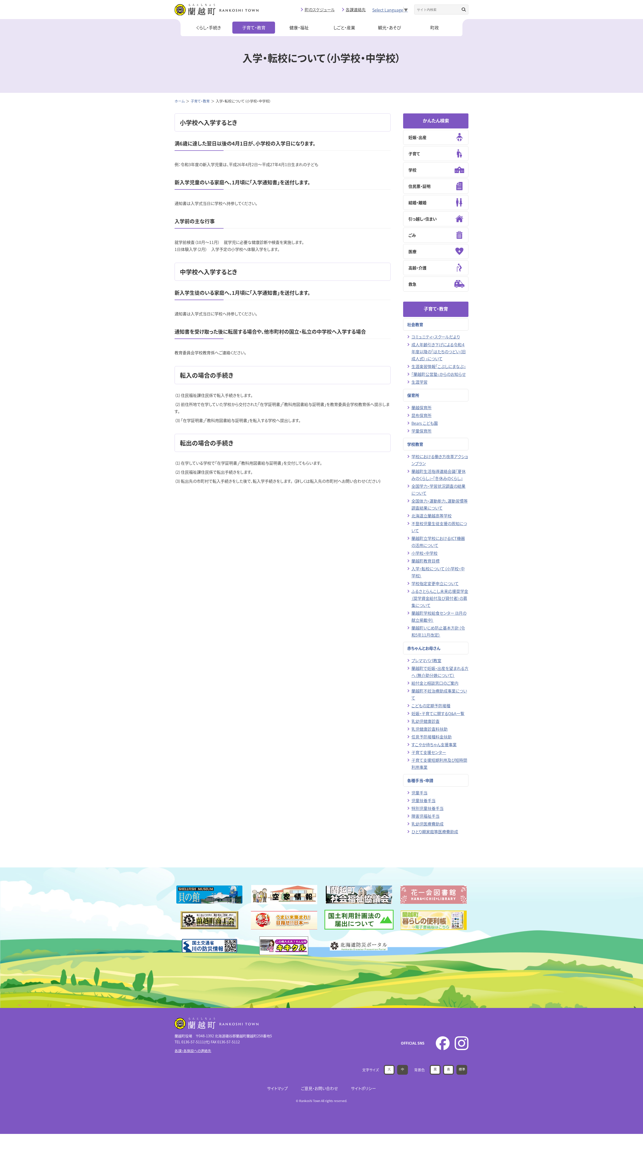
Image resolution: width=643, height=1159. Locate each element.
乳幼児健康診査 (425, 721)
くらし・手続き (208, 27)
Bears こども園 (424, 423)
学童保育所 (421, 431)
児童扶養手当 (423, 800)
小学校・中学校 (424, 553)
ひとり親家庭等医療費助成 (434, 832)
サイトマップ (277, 1088)
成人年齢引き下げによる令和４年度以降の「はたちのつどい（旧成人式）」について (438, 352)
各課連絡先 (356, 10)
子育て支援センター (428, 752)
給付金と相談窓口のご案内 (434, 683)
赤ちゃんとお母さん (423, 648)
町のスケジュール (320, 10)
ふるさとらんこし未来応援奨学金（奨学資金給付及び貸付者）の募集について (439, 598)
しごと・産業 (344, 27)
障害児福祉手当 (425, 816)
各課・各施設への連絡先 (193, 1050)
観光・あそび (389, 27)
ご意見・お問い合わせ (319, 1088)
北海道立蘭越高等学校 (431, 516)
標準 (462, 1069)
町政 (434, 27)
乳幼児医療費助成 (427, 824)
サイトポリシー (363, 1088)
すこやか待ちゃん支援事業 (434, 744)
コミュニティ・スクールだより (435, 337)
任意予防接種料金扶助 (431, 737)
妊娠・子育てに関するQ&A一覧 (437, 713)
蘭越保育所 (421, 407)
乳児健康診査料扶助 (429, 729)
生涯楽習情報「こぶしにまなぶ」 (438, 366)
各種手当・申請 (420, 780)
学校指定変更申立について (435, 583)
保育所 (413, 395)
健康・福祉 (299, 27)
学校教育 (415, 444)
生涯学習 (419, 382)
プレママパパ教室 (426, 660)
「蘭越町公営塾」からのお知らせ (438, 374)
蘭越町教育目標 (425, 561)
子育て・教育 (253, 27)
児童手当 (419, 793)
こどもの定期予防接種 (430, 706)
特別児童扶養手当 (427, 808)
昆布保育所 (421, 415)
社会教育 (415, 324)
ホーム (180, 100)
